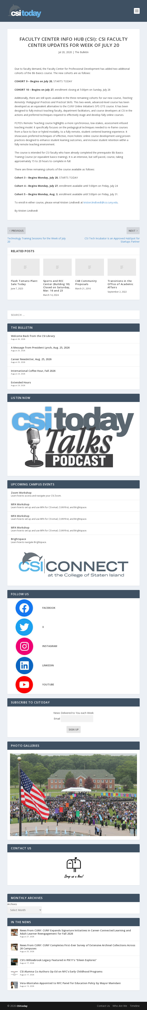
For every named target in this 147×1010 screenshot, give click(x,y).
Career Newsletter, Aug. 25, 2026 (31, 359)
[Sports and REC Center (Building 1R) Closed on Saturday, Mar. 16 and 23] (57, 267)
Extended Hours (21, 382)
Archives (12, 904)
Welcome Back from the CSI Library (33, 336)
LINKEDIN (48, 665)
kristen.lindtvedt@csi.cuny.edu (101, 202)
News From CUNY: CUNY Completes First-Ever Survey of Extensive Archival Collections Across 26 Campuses (77, 947)
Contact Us (103, 1005)
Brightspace (18, 539)
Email (57, 718)
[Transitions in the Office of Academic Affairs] (122, 267)
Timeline (135, 1005)
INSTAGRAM (49, 646)
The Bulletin (82, 52)
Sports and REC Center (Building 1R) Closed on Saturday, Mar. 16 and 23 (56, 285)
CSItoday (22, 1005)
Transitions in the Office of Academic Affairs (120, 284)
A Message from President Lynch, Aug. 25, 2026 (40, 347)
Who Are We (120, 1005)
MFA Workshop (20, 504)
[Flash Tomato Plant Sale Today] (25, 267)
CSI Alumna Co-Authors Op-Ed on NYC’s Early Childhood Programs (61, 971)
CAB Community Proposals (86, 282)
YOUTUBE (48, 684)
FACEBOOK (48, 607)
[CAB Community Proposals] (89, 267)
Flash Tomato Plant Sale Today (24, 282)
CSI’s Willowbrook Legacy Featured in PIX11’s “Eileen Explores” (58, 960)
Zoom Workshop (21, 492)
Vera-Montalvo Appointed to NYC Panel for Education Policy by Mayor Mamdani (70, 983)
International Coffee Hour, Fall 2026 (33, 370)
